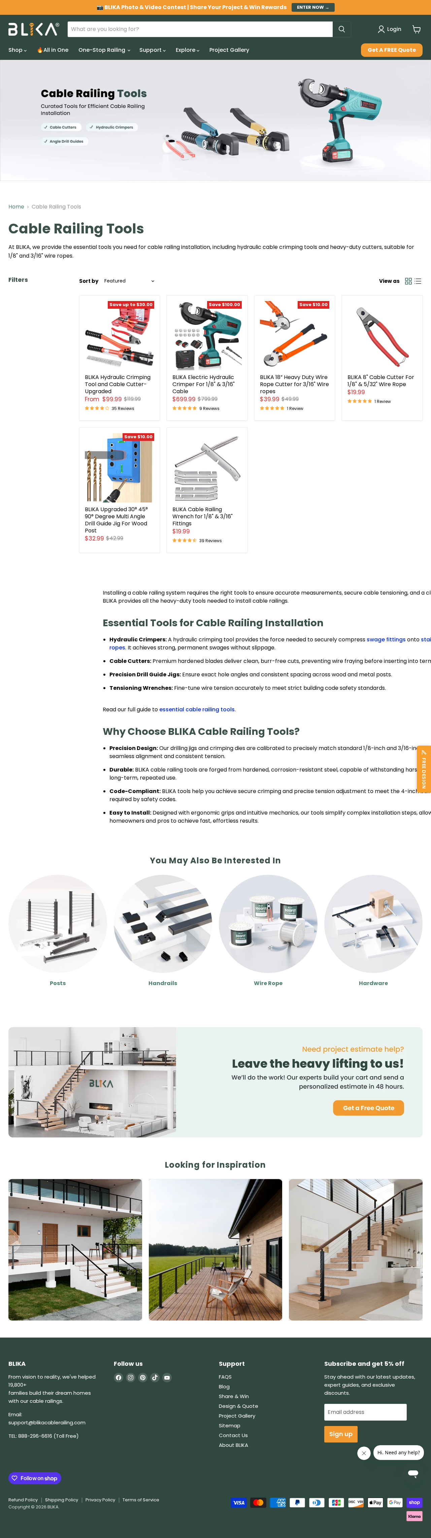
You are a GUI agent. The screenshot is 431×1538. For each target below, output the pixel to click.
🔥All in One (52, 50)
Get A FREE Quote (392, 50)
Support (151, 50)
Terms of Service (141, 1500)
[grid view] (408, 281)
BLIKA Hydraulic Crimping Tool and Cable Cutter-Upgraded (118, 384)
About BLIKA (233, 1445)
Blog (224, 1386)
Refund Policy (23, 1500)
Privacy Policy (100, 1500)
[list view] (418, 281)
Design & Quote (238, 1406)
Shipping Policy (61, 1500)
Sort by (88, 281)
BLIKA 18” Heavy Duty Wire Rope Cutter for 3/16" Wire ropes (294, 384)
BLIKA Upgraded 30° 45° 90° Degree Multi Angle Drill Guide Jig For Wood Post (116, 519)
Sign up (341, 1434)
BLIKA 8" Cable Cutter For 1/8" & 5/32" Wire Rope (380, 380)
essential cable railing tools (197, 709)
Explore (186, 50)
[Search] (342, 29)
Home (16, 207)
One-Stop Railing (102, 50)
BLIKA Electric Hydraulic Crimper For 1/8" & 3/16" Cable (203, 384)
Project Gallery (229, 50)
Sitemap (229, 1425)
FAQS (225, 1376)
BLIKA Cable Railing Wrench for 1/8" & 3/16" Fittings (202, 516)
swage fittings (386, 639)
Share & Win (234, 1396)
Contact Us (233, 1435)
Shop (16, 50)
